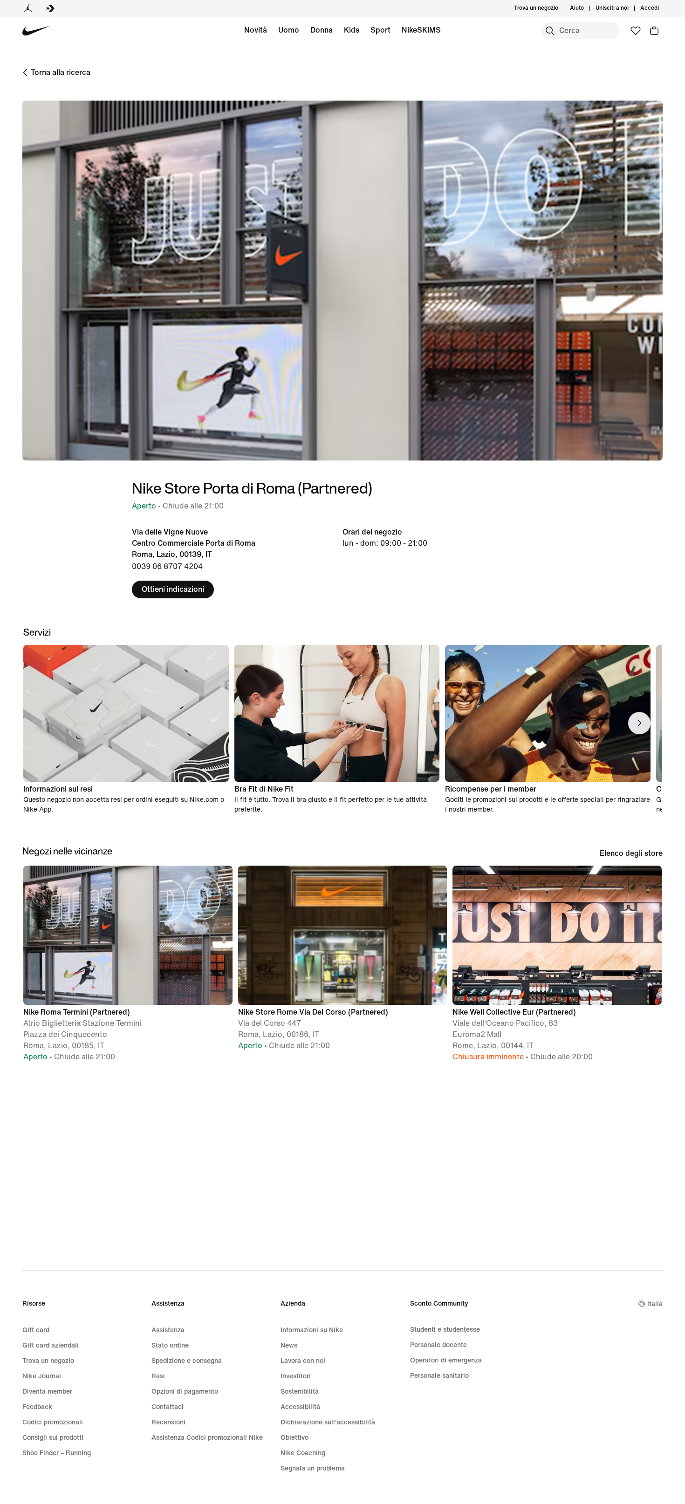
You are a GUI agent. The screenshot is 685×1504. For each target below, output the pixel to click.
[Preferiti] (635, 30)
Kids (351, 30)
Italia (655, 1304)
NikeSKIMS (421, 30)
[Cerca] (549, 30)
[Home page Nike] (36, 31)
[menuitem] (586, 8)
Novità (255, 30)
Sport (380, 30)
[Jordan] (28, 8)
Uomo (288, 30)
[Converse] (50, 8)
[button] (128, 968)
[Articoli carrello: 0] (654, 30)
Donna (321, 30)
